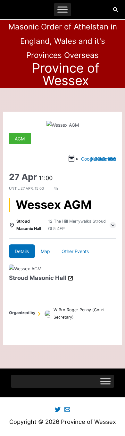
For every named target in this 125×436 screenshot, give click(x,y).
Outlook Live (103, 159)
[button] (116, 10)
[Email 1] (67, 409)
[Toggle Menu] (62, 9)
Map (45, 251)
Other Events (75, 251)
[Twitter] (58, 409)
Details (22, 251)
